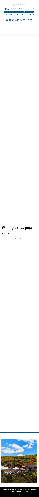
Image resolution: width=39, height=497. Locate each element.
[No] (37, 492)
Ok (19, 494)
